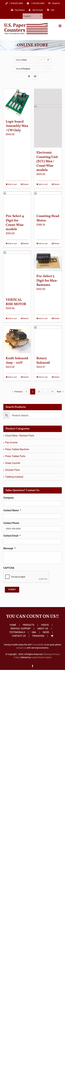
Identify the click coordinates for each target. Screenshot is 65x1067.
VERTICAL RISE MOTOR (16, 302)
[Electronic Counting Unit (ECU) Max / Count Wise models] (48, 118)
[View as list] (35, 76)
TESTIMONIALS (17, 632)
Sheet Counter (12, 463)
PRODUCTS (28, 625)
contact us (21, 648)
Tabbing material (14, 476)
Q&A (34, 632)
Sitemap (47, 654)
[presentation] (26, 577)
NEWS (46, 632)
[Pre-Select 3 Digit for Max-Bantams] (48, 261)
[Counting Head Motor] (48, 201)
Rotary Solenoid (43, 360)
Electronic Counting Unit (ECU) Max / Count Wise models (47, 161)
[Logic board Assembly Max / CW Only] (17, 103)
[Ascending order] (48, 60)
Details (26, 184)
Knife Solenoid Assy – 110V (17, 360)
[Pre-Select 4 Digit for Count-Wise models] (17, 201)
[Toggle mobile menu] (60, 25)
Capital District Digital (41, 657)
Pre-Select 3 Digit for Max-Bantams (47, 280)
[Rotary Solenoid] (48, 339)
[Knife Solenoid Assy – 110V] (17, 339)
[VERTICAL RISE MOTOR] (17, 273)
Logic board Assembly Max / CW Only (17, 126)
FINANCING (38, 636)
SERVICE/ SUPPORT (20, 628)
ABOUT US (42, 628)
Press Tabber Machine (17, 449)
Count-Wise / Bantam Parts (19, 435)
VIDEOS (45, 625)
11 (52, 391)
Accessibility (38, 644)
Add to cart (12, 184)
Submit (12, 589)
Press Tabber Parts (15, 456)
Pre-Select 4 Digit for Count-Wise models (15, 223)
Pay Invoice (11, 442)
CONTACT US (19, 636)
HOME (13, 625)
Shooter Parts (12, 469)
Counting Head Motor (47, 218)
